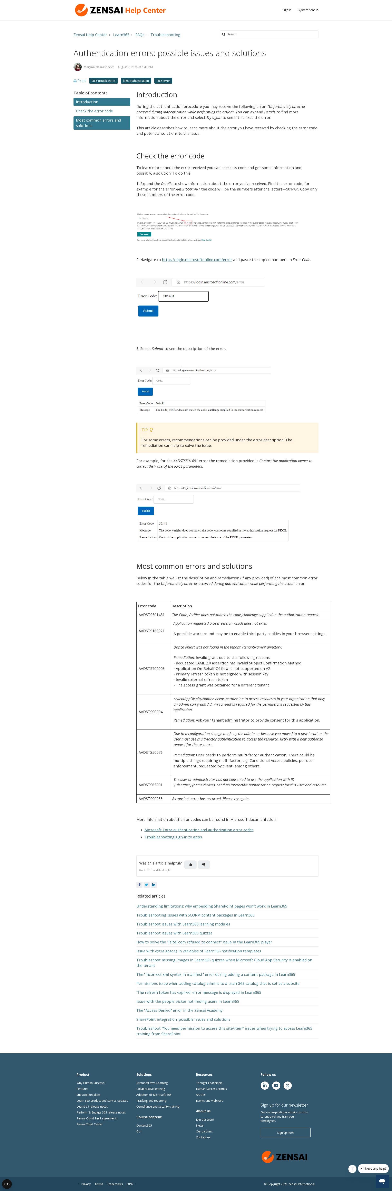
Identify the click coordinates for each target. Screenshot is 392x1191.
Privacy (86, 1184)
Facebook (139, 885)
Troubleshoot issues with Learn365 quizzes (174, 933)
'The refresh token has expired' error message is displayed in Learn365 (198, 992)
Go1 (139, 1131)
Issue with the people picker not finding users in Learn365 (187, 1001)
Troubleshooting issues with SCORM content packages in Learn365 (195, 915)
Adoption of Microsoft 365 (154, 1095)
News (200, 1125)
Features (82, 1089)
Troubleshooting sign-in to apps (173, 837)
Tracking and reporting (151, 1100)
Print (81, 80)
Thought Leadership (209, 1083)
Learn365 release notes (92, 1106)
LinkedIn (154, 885)
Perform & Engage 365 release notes (101, 1112)
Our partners (204, 1131)
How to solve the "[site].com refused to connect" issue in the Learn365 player (204, 942)
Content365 (144, 1125)
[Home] (121, 10)
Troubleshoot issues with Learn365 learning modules (183, 924)
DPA (130, 1184)
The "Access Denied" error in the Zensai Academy (179, 1010)
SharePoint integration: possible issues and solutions (183, 1019)
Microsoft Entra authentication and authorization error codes (199, 829)
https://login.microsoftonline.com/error (197, 259)
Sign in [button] (287, 10)
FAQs (139, 34)
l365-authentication (136, 81)
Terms (99, 1184)
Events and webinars (209, 1100)
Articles (201, 1095)
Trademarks (115, 1184)
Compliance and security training (157, 1106)
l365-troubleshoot (103, 81)
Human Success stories (211, 1089)
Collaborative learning (150, 1089)
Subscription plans (88, 1095)
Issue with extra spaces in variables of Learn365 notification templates (198, 951)
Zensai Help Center (90, 34)
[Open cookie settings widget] (7, 1184)
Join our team (205, 1119)
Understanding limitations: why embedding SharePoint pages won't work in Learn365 (211, 906)
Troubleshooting (165, 34)
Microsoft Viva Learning (152, 1083)
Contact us (203, 1137)
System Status (308, 10)
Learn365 (121, 34)
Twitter (147, 885)
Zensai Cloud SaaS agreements (97, 1118)
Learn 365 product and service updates (102, 1100)
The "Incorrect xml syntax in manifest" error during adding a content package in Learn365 (215, 974)
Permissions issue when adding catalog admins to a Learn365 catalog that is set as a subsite (218, 983)
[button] (190, 864)
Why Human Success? (91, 1083)
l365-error (163, 81)
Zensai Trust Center (90, 1124)
